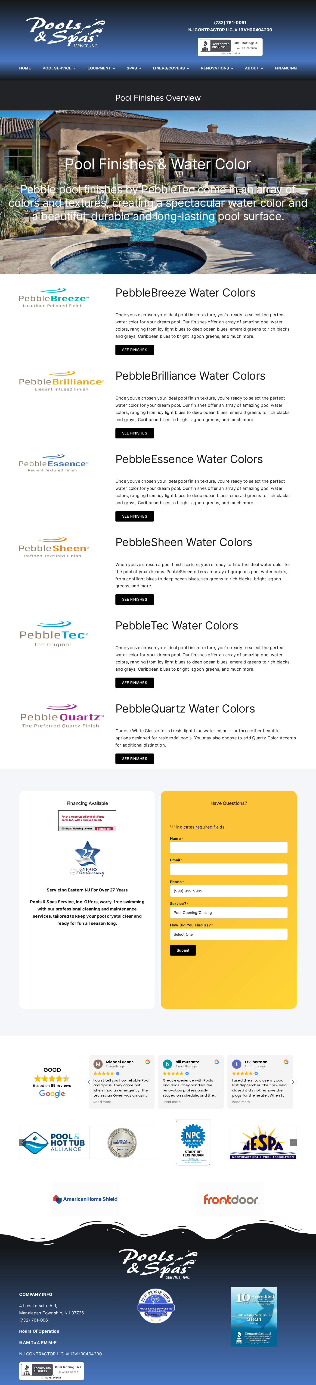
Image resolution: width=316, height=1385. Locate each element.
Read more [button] (102, 1102)
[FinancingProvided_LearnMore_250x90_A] (87, 812)
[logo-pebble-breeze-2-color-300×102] (54, 287)
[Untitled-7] (158, 1277)
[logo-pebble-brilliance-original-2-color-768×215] (61, 371)
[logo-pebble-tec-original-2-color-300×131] (54, 620)
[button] (293, 1082)
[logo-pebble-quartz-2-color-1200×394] (61, 703)
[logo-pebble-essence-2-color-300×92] (54, 454)
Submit (183, 950)
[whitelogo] (65, 17)
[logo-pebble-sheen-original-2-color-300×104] (54, 537)
